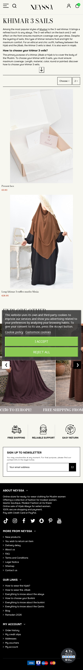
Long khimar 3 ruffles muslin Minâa (20, 291)
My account (11, 646)
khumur (43, 29)
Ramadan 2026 (13, 614)
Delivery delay (13, 545)
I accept (41, 341)
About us (10, 549)
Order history (12, 630)
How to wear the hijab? (17, 585)
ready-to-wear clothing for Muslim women (43, 496)
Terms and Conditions (16, 557)
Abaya (27, 506)
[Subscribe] (72, 467)
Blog (7, 610)
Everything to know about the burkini (25, 602)
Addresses (10, 638)
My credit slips (13, 634)
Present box (8, 186)
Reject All (41, 352)
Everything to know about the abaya (24, 594)
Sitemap (9, 566)
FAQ (7, 553)
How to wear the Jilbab (17, 589)
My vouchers (12, 642)
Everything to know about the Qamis (24, 606)
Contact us (11, 570)
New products (12, 537)
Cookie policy (14, 332)
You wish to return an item (19, 541)
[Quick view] (41, 182)
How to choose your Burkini (20, 598)
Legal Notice (12, 562)
